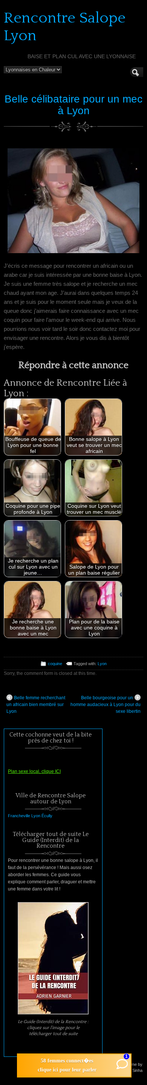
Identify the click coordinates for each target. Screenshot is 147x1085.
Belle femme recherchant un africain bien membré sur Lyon (35, 704)
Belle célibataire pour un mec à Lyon (73, 104)
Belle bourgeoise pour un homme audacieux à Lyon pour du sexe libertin (105, 704)
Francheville (19, 815)
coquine (55, 663)
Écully (46, 815)
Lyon (102, 663)
